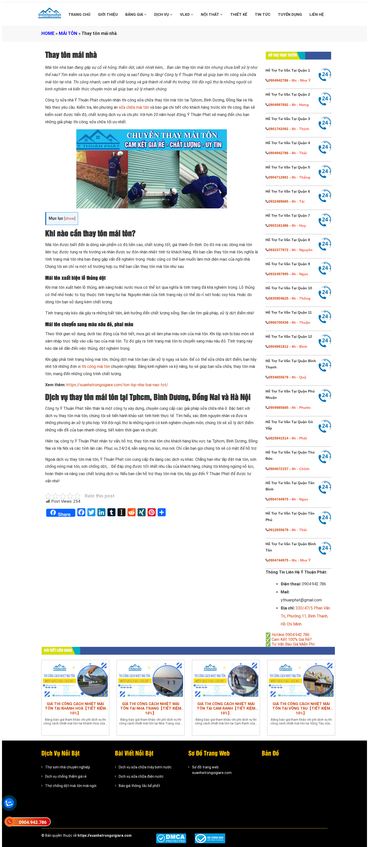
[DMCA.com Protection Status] (171, 838)
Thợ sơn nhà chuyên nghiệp (67, 767)
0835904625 (278, 298)
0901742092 (278, 129)
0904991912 (278, 347)
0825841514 (278, 438)
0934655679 (278, 377)
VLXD (185, 14)
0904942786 (278, 80)
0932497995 (278, 274)
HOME (47, 33)
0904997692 (278, 105)
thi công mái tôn (96, 366)
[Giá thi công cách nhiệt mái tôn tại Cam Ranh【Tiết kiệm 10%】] (226, 679)
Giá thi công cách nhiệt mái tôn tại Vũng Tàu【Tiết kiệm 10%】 (301, 708)
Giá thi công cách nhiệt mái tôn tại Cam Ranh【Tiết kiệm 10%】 (226, 708)
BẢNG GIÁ (134, 14)
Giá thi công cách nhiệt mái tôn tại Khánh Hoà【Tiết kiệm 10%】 (75, 708)
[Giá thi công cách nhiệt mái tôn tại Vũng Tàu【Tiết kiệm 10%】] (301, 679)
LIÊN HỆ (317, 14)
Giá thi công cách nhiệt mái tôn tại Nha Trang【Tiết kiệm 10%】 (150, 708)
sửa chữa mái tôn (134, 107)
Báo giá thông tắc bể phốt (139, 786)
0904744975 (278, 499)
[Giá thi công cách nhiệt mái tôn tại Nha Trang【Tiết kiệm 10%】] (150, 679)
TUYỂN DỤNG (290, 14)
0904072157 (278, 469)
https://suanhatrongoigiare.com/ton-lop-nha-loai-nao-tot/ (117, 384)
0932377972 (278, 250)
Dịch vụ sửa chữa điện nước (141, 776)
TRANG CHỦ (79, 14)
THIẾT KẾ (238, 14)
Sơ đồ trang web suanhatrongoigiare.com (212, 770)
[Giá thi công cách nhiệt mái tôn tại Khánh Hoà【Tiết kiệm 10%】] (75, 679)
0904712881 (278, 177)
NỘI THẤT (210, 14)
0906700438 (278, 322)
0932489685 (278, 201)
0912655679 (278, 530)
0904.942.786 (32, 822)
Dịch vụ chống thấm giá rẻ (66, 776)
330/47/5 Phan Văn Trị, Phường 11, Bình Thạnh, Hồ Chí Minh (305, 616)
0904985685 (278, 408)
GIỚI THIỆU (108, 14)
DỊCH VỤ (162, 14)
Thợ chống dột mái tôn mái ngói (70, 786)
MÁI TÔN (68, 33)
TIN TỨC (262, 14)
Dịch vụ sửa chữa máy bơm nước (145, 767)
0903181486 (278, 225)
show (69, 218)
